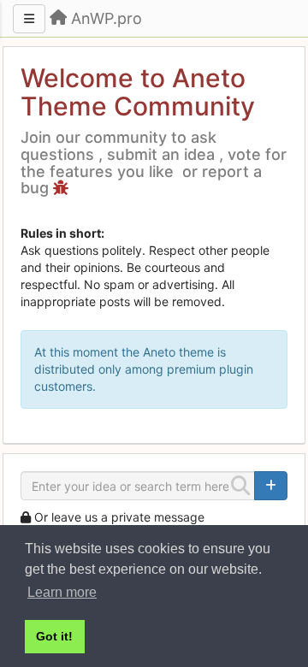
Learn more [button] (62, 592)
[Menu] (29, 18)
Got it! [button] (54, 636)
